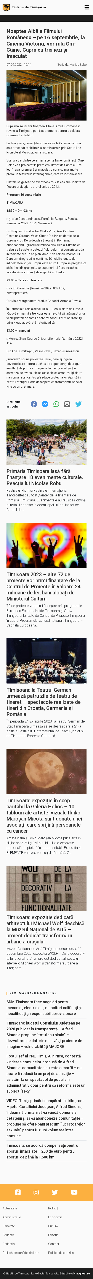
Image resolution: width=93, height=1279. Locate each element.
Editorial (53, 1235)
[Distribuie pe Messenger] (45, 404)
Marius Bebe (78, 64)
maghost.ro (82, 1273)
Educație (8, 1235)
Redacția (9, 1244)
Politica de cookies (61, 1253)
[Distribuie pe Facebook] (34, 404)
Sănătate (9, 1226)
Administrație (12, 1217)
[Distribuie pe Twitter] (78, 404)
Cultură (53, 1226)
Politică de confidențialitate (21, 1253)
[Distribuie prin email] (67, 404)
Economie (55, 1217)
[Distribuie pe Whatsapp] (56, 404)
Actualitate (10, 1208)
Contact (53, 1244)
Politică (53, 1208)
